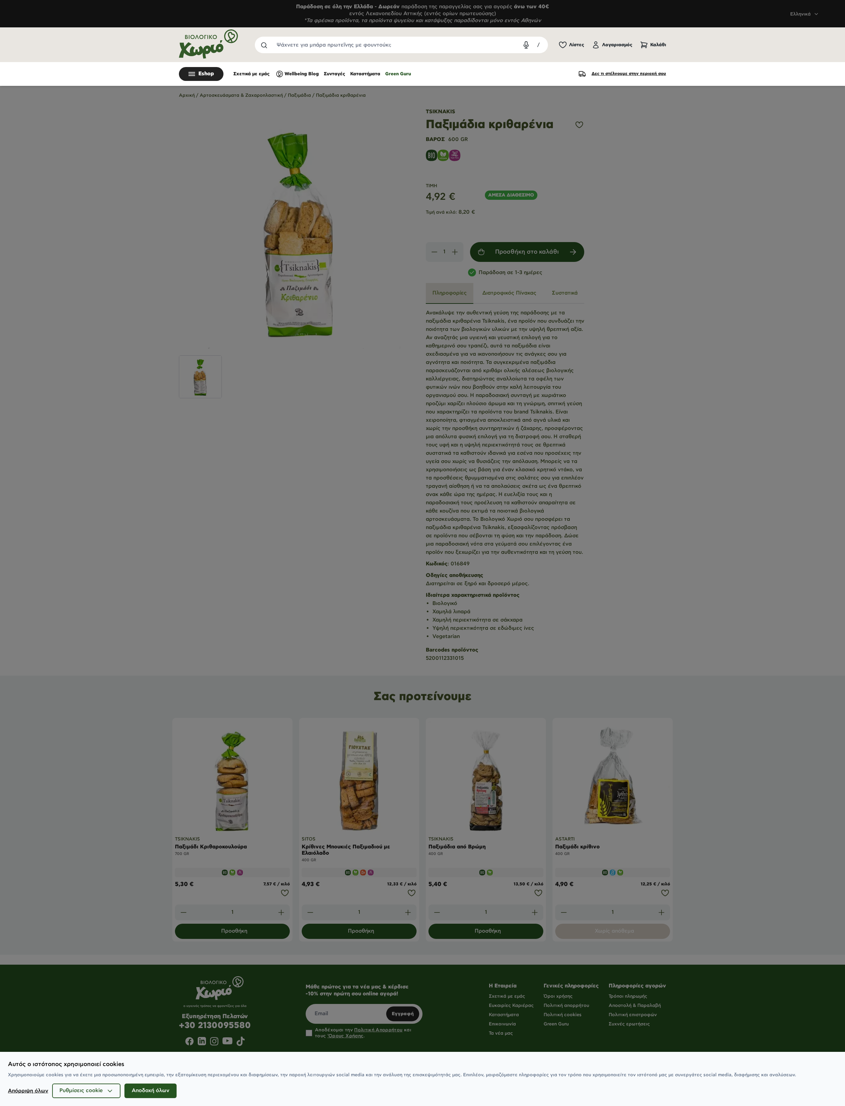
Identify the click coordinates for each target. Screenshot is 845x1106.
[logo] (208, 44)
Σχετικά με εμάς (251, 74)
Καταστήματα (365, 74)
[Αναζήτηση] (264, 45)
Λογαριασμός (617, 45)
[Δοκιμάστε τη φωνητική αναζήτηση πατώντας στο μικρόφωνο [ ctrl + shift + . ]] (526, 45)
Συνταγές (334, 74)
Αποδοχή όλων (150, 1090)
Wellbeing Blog (302, 74)
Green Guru (398, 74)
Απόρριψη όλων (28, 1091)
